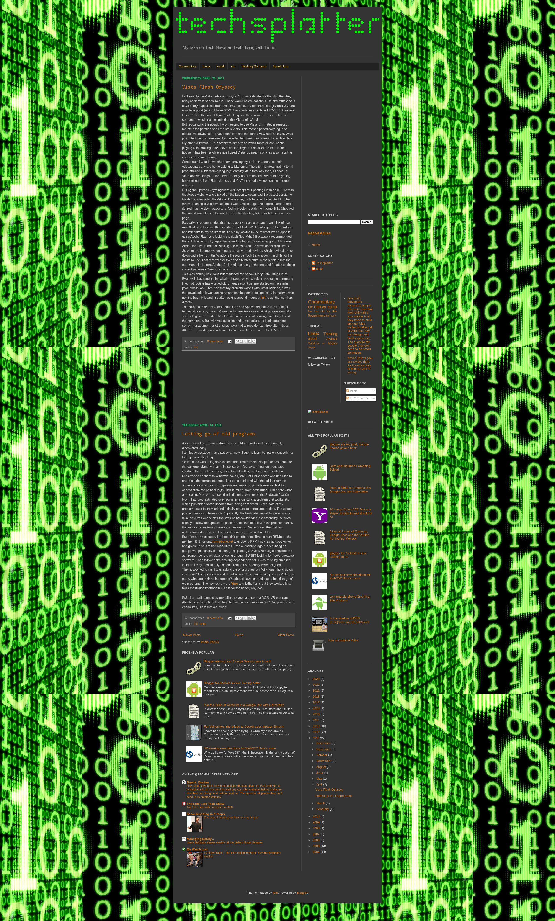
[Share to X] (245, 341)
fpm (275, 892)
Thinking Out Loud (253, 66)
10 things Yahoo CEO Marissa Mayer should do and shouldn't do (351, 513)
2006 (316, 840)
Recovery (331, 315)
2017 (316, 702)
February (323, 809)
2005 (316, 846)
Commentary (187, 66)
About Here (280, 66)
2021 (316, 690)
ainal (319, 268)
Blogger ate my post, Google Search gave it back (237, 661)
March (321, 803)
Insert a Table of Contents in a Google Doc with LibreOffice (244, 705)
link (263, 297)
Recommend (316, 315)
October (322, 755)
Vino (234, 583)
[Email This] (237, 341)
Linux (206, 66)
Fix (233, 66)
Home (239, 634)
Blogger (302, 892)
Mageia (311, 347)
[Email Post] (229, 341)
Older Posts (286, 634)
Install (220, 66)
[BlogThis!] (241, 341)
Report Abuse (319, 233)
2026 (316, 679)
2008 (316, 828)
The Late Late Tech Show (205, 803)
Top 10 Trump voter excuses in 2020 (210, 807)
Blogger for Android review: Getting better (232, 683)
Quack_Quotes (198, 782)
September (324, 760)
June (320, 772)
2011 (316, 738)
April (319, 784)
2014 (316, 720)
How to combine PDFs (343, 640)
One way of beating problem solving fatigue (231, 817)
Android (331, 338)
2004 (316, 852)
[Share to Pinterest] (253, 341)
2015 (316, 714)
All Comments (359, 398)
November (323, 749)
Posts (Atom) (210, 642)
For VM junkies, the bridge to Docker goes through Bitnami (244, 726)
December (323, 743)
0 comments (215, 341)
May (319, 778)
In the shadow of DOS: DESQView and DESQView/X (349, 620)
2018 (316, 696)
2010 (316, 816)
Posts (353, 391)
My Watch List (197, 849)
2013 (316, 726)
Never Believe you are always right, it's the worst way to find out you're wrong (360, 365)
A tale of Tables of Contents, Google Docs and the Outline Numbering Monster (349, 535)
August (321, 767)
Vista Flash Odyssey (209, 87)
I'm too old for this (322, 311)
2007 (316, 834)
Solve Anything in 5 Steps (206, 814)
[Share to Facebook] (249, 341)
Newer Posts (192, 634)
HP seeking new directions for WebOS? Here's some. (240, 748)
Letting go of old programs (218, 433)
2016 (316, 708)
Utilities (320, 307)
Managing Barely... (200, 839)
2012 (316, 732)
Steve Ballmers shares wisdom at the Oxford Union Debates (224, 842)
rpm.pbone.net (223, 541)
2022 (316, 684)
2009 (316, 822)
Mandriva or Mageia (322, 343)
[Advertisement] (238, 387)
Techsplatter (324, 263)
